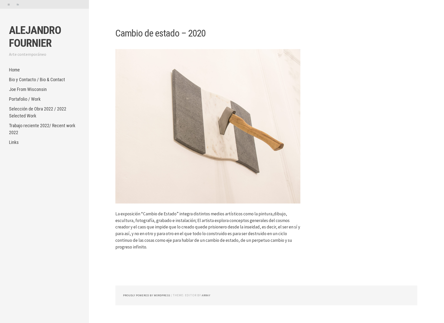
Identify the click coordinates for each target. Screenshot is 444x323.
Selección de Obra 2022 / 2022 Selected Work (37, 112)
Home (14, 69)
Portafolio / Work (25, 99)
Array (206, 295)
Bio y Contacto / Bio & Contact (37, 79)
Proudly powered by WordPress (146, 295)
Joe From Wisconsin (28, 89)
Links (14, 142)
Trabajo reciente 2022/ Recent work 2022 (42, 129)
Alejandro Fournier (35, 36)
